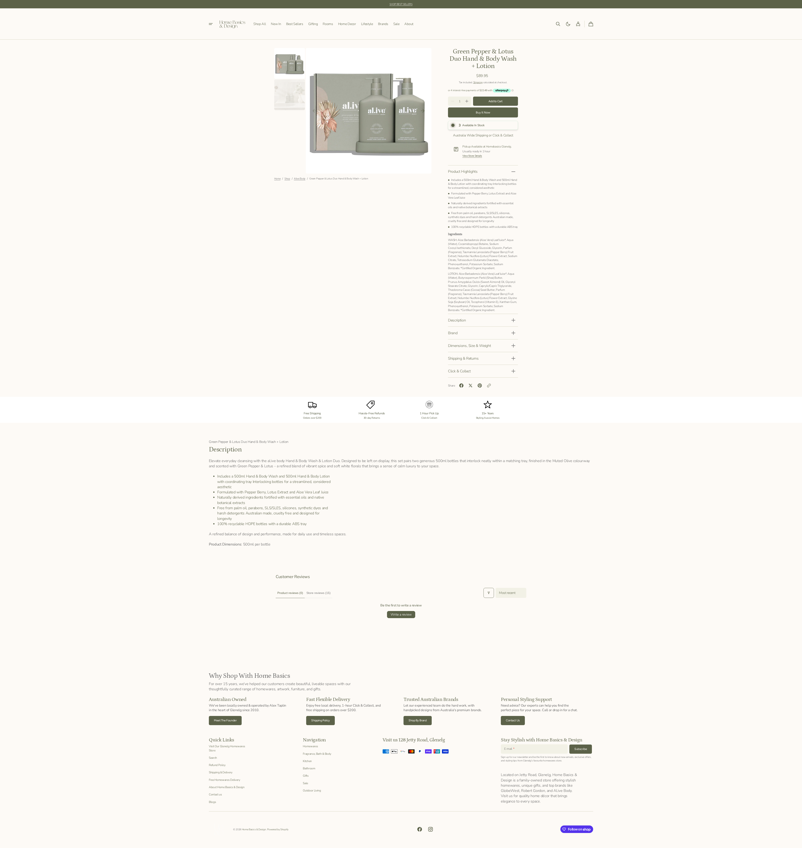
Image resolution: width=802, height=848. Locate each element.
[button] (558, 24)
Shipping (478, 82)
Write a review (401, 614)
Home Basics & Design (254, 829)
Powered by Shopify (277, 829)
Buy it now (483, 112)
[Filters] (488, 593)
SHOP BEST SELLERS (401, 4)
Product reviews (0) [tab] (290, 593)
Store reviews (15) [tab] (318, 593)
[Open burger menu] (210, 24)
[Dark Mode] (568, 24)
